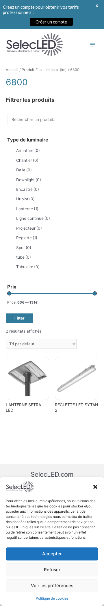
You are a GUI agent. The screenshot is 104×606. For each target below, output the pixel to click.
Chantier (27, 160)
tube (23, 257)
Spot (23, 247)
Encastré (27, 189)
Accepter (52, 553)
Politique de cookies (52, 598)
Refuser (52, 569)
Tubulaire (28, 266)
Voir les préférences (52, 585)
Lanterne (27, 208)
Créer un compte (51, 21)
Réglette (26, 237)
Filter (19, 318)
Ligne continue (33, 218)
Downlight (28, 179)
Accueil (12, 70)
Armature (28, 150)
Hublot (25, 199)
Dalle (24, 170)
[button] (95, 487)
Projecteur (29, 228)
